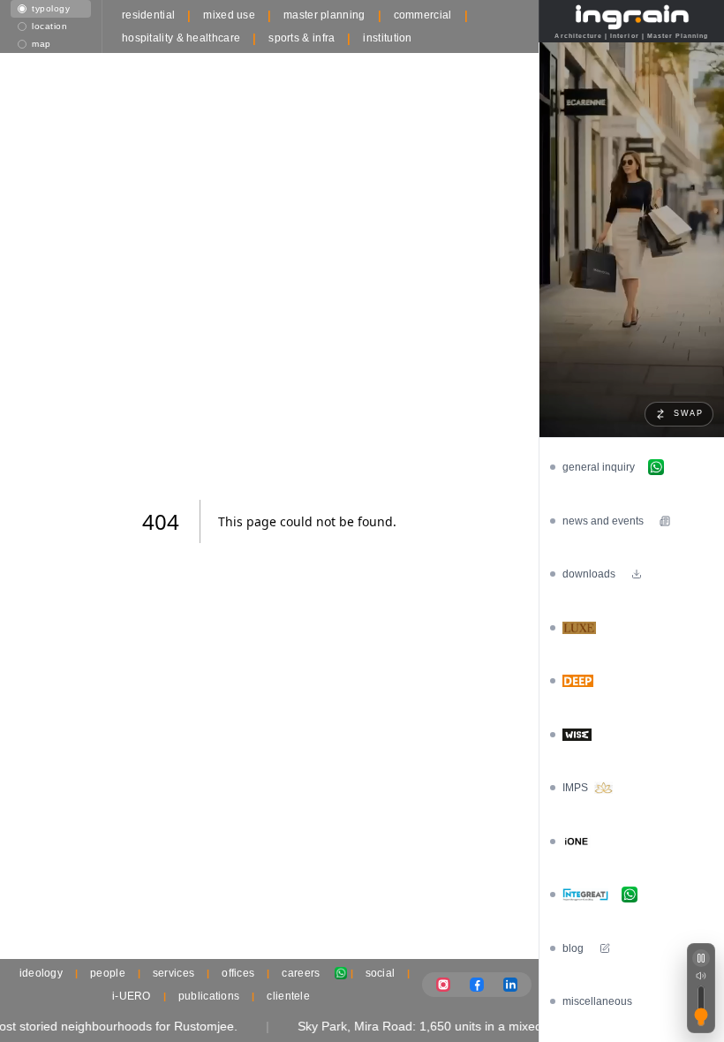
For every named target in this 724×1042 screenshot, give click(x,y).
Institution (387, 38)
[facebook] (477, 984)
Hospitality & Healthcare (181, 38)
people (107, 973)
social (381, 973)
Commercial (423, 15)
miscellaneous (597, 1001)
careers (301, 973)
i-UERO (131, 996)
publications (209, 996)
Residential (148, 15)
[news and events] (665, 521)
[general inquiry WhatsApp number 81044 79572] (656, 467)
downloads (588, 574)
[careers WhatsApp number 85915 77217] (341, 973)
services (173, 973)
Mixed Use (229, 15)
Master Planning (324, 15)
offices (238, 973)
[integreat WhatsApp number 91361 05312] (629, 894)
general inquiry (598, 467)
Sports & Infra (301, 38)
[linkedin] (510, 984)
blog (573, 948)
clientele (288, 996)
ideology (41, 973)
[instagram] (443, 984)
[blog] (605, 948)
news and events (603, 521)
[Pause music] (701, 958)
